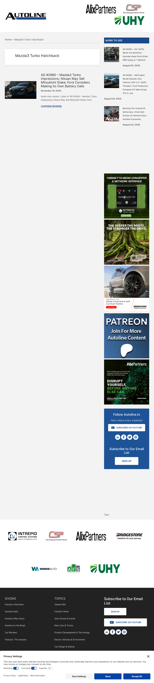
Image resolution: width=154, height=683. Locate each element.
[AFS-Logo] (74, 569)
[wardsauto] (44, 569)
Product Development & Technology (72, 632)
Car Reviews (11, 632)
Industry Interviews (14, 604)
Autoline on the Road (15, 625)
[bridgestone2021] (129, 537)
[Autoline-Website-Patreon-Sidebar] (126, 357)
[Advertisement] (126, 148)
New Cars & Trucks (63, 625)
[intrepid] (22, 537)
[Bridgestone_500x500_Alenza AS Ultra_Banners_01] (126, 309)
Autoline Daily (11, 611)
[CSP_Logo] (134, 10)
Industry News (61, 611)
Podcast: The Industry (16, 639)
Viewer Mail (60, 604)
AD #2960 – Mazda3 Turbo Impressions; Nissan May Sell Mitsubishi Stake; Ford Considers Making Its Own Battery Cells (65, 80)
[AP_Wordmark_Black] (100, 10)
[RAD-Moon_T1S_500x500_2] (126, 217)
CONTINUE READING (51, 106)
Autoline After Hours (14, 618)
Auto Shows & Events (64, 618)
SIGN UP (126, 460)
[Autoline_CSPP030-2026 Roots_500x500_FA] (126, 263)
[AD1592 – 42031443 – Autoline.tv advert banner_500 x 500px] (126, 403)
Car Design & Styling (64, 646)
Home (8, 39)
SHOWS (10, 598)
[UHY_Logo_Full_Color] (129, 21)
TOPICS (59, 598)
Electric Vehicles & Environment (69, 639)
